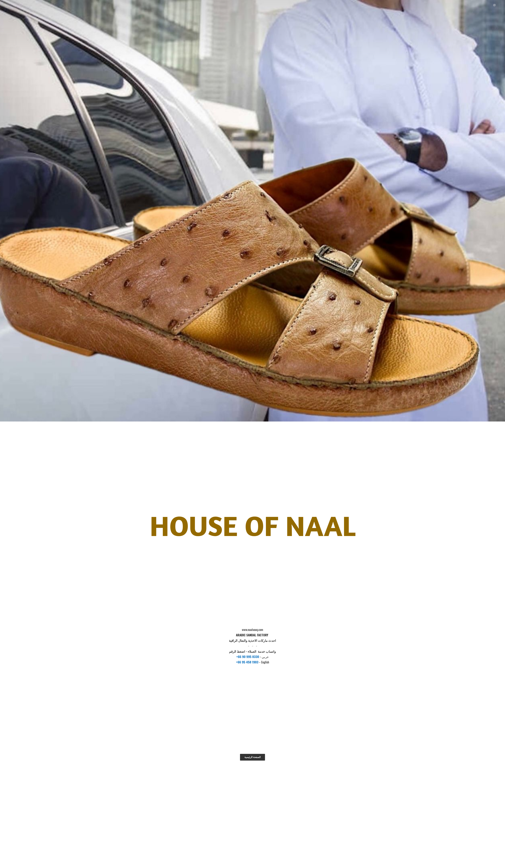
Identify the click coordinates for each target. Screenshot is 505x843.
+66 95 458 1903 (247, 662)
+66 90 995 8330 (248, 656)
